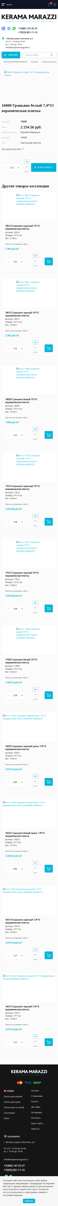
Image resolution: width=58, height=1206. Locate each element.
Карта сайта (37, 1123)
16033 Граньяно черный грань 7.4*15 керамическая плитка (25, 748)
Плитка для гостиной (14, 1107)
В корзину (44, 167)
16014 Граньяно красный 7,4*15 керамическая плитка (22, 921)
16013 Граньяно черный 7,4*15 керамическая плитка (22, 1008)
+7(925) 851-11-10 (27, 32)
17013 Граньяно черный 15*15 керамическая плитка (22, 574)
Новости (35, 1128)
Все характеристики (11, 149)
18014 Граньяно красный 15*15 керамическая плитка (22, 227)
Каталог (34, 61)
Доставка (35, 1107)
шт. (27, 166)
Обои (6, 1118)
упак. (27, 171)
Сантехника (9, 1112)
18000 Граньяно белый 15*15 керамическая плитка (21, 401)
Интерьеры (36, 1112)
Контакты (36, 1118)
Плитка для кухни (12, 1102)
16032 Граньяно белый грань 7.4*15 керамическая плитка (25, 834)
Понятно (29, 1201)
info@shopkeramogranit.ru (18, 47)
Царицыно (14, 1137)
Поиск (51, 55)
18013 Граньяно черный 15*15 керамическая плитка (22, 314)
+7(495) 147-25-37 (27, 28)
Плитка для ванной (13, 1096)
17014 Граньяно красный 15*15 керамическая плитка (22, 488)
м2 (27, 161)
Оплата (34, 1101)
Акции (10, 1091)
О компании (37, 1096)
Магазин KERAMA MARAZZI (15, 61)
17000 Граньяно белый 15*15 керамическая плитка (21, 661)
